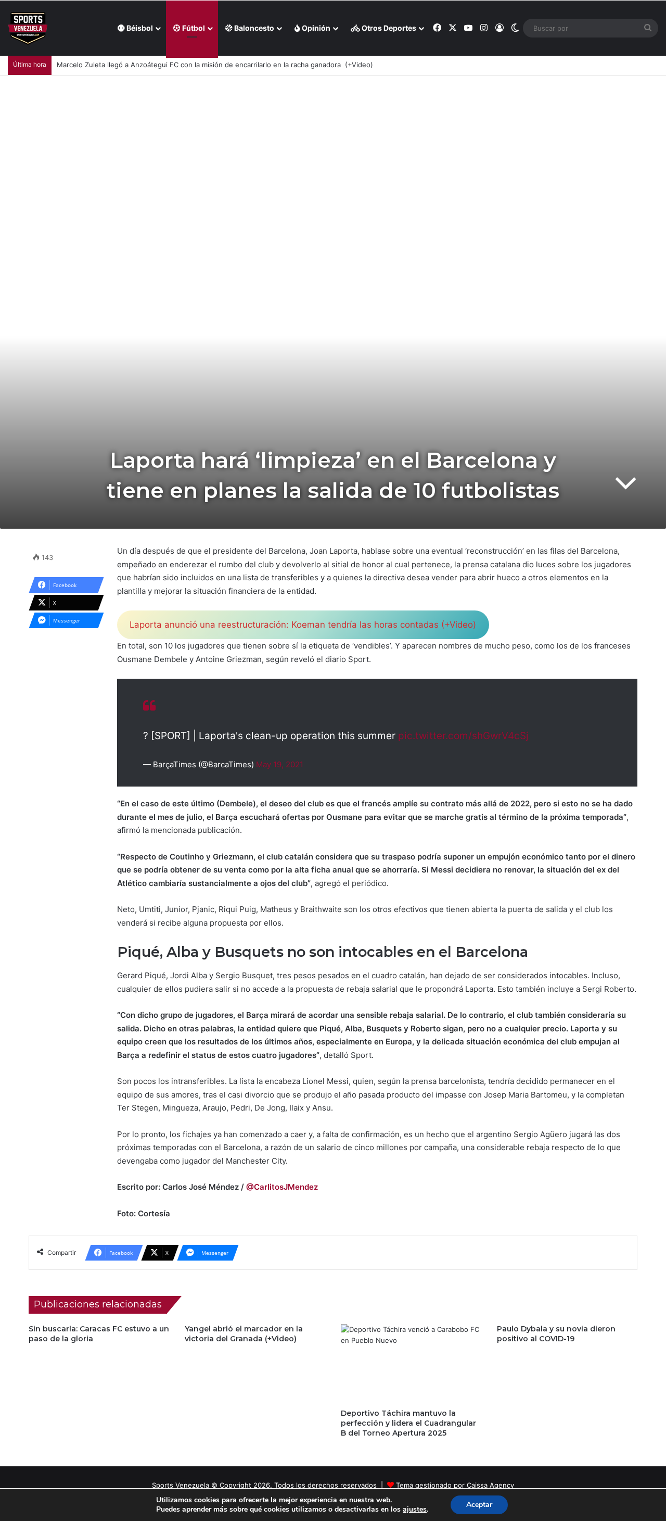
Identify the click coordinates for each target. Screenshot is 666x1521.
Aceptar (479, 1505)
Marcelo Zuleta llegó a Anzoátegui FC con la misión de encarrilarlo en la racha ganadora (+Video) (215, 64)
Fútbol (193, 27)
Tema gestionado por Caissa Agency (455, 1485)
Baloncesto (253, 27)
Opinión (315, 27)
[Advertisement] (333, 154)
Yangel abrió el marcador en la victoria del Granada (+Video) (244, 1333)
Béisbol (139, 27)
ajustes (415, 1509)
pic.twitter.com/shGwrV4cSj (463, 736)
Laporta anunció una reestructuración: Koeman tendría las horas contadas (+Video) (303, 624)
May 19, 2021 (279, 764)
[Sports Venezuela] (28, 28)
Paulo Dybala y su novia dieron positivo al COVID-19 (556, 1333)
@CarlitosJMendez (282, 1187)
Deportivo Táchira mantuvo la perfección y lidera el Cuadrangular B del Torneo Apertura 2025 (408, 1423)
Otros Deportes (388, 27)
